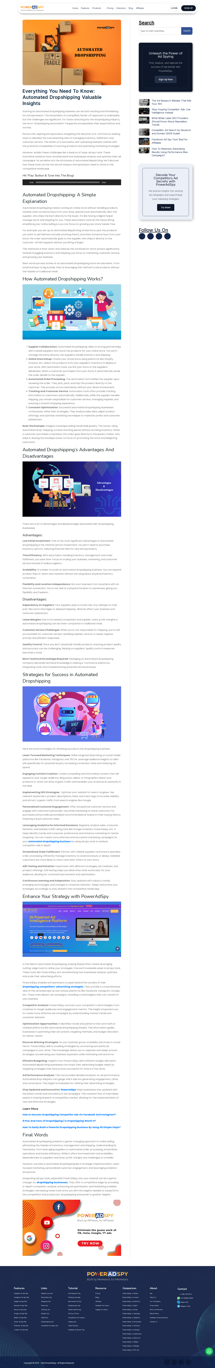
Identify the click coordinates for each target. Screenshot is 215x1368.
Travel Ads (44, 1306)
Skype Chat (184, 1302)
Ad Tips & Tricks (73, 1314)
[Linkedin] (159, 236)
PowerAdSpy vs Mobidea (131, 1346)
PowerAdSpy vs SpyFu (130, 1306)
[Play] (26, 182)
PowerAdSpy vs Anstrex (131, 1297)
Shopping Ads (46, 1301)
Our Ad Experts (155, 1301)
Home (75, 8)
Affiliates (140, 8)
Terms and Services (156, 1310)
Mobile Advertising (74, 1310)
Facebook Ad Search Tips (76, 1330)
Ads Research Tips (74, 1293)
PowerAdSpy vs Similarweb (132, 1322)
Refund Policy (154, 1314)
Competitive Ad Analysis (76, 1318)
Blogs (97, 1297)
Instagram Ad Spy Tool (21, 1297)
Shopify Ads (45, 1314)
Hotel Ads (44, 1318)
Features (85, 8)
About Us (153, 1297)
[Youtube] (150, 236)
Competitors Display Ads (49, 1326)
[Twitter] (142, 236)
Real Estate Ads (46, 1297)
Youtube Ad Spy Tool (20, 1306)
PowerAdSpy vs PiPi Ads (131, 1350)
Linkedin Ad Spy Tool (21, 1330)
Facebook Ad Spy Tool (21, 1293)
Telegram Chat (185, 1306)
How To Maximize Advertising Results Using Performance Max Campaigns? (170, 152)
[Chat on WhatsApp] (209, 1351)
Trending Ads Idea (74, 1297)
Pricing (110, 8)
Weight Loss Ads (47, 1293)
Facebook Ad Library (102, 1306)
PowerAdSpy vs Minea (130, 1310)
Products (96, 8)
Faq (151, 1293)
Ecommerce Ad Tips (74, 1301)
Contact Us (153, 1322)
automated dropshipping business (49, 841)
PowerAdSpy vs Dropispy (131, 1330)
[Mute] (109, 182)
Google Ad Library (101, 1310)
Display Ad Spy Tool (20, 1314)
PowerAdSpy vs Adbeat (130, 1342)
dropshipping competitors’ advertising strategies (53, 986)
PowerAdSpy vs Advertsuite (132, 1334)
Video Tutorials (73, 1326)
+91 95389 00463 (187, 1298)
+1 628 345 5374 (186, 1294)
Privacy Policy (154, 1306)
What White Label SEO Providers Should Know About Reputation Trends (170, 121)
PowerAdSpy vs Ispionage (131, 1314)
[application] (72, 182)
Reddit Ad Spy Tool (20, 1318)
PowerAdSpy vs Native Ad (131, 1338)
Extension (121, 8)
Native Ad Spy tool (20, 1310)
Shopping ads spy (74, 1306)
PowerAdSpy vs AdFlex (130, 1293)
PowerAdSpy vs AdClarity (131, 1326)
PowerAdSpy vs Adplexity (131, 1318)
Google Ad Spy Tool (20, 1301)
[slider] (115, 182)
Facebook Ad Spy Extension (159, 1318)
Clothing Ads (45, 1310)
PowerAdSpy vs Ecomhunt (131, 1301)
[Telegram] (167, 236)
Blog (131, 8)
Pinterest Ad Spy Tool (21, 1326)
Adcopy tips (72, 1322)
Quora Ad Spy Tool (20, 1322)
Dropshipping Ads (47, 1322)
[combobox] (160, 31)
